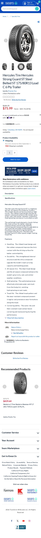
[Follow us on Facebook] (12, 521)
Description (9, 193)
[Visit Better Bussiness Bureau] (20, 527)
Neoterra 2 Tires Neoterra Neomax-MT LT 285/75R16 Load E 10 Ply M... (18, 405)
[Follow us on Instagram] (29, 521)
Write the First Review (19, 100)
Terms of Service (32, 462)
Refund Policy (7, 465)
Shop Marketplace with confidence (16, 179)
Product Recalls (13, 468)
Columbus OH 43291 (15, 130)
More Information (12, 322)
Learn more (31, 188)
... (9, 16)
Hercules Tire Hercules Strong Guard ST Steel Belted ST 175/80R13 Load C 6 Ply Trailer (20, 81)
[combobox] (20, 8)
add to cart (15, 159)
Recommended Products (15, 369)
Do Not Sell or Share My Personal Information (20, 479)
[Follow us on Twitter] (17, 521)
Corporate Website (20, 465)
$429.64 (7, 401)
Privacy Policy (33, 465)
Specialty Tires (16, 16)
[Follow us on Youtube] (23, 521)
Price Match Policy (8, 462)
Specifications (10, 198)
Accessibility (21, 462)
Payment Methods (26, 468)
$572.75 (6, 399)
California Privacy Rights (19, 471)
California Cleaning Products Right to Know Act (20, 476)
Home (4, 16)
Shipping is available (14, 146)
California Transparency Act (20, 473)
